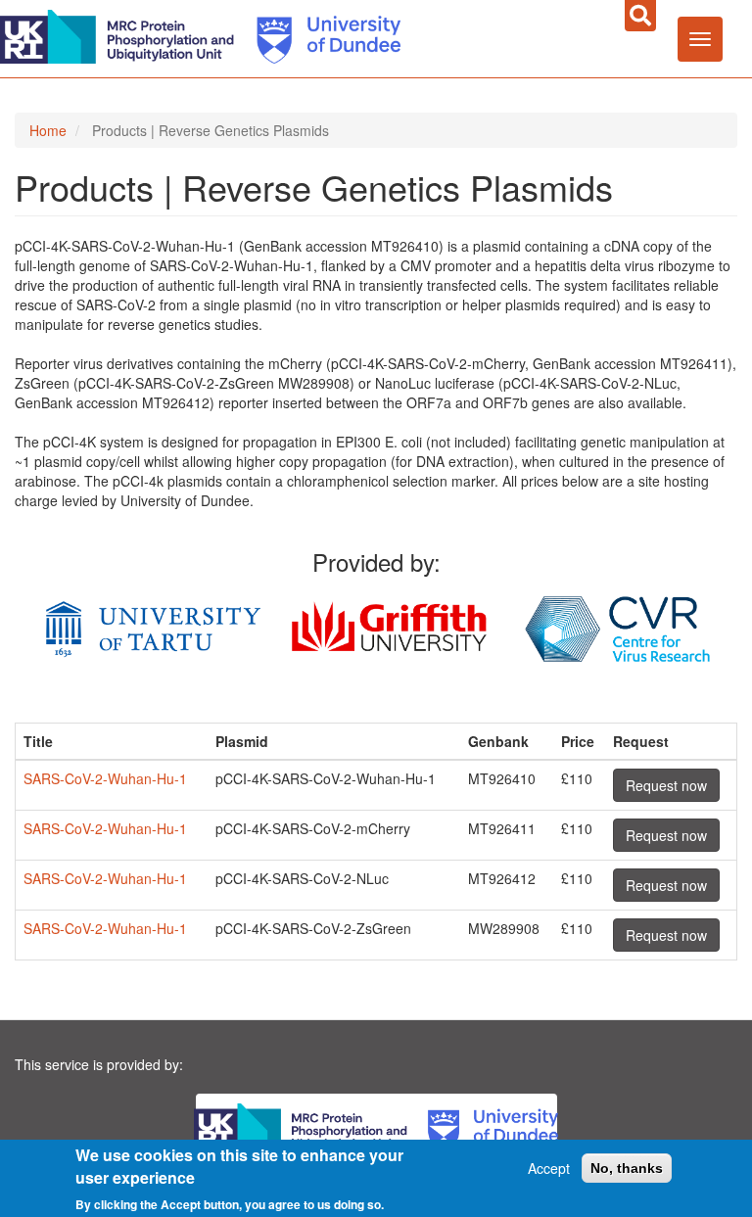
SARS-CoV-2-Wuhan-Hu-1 (105, 778)
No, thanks (626, 1168)
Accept (549, 1168)
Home (48, 130)
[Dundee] (321, 34)
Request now (666, 785)
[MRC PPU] (121, 34)
